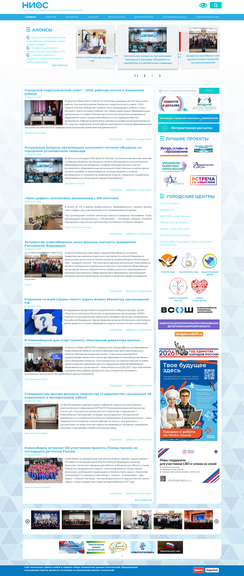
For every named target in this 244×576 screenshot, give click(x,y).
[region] (122, 521)
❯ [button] (161, 76)
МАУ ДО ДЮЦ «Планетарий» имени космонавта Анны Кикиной (186, 243)
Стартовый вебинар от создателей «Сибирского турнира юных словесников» (44, 58)
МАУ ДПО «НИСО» (169, 203)
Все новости (143, 500)
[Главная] (35, 5)
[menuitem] (30, 17)
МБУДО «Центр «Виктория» (175, 229)
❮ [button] (146, 76)
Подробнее (115, 139)
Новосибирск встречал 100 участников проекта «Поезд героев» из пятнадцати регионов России (156, 57)
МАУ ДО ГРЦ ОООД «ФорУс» (175, 235)
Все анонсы (60, 65)
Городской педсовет (35, 133)
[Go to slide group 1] (120, 532)
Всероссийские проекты (78, 227)
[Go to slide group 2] (123, 532)
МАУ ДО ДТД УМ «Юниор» (174, 222)
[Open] (216, 5)
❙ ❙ (137, 76)
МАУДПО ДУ (167, 210)
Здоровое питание (75, 183)
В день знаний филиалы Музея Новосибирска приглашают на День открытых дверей (45, 41)
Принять (198, 570)
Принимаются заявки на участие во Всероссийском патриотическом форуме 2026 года (200, 57)
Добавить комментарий (139, 139)
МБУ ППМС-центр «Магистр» (175, 216)
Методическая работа (36, 379)
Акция (28, 284)
